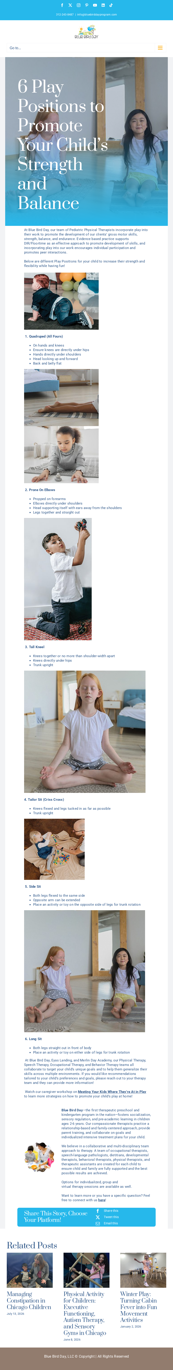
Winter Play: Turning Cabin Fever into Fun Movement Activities (138, 1307)
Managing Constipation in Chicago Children (29, 1301)
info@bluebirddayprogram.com (97, 14)
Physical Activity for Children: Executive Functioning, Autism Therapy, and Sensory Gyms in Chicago (85, 1314)
